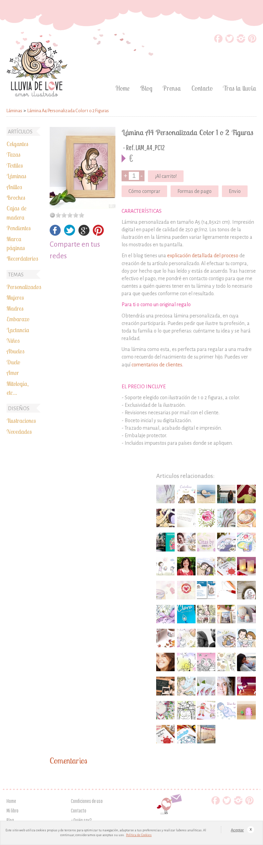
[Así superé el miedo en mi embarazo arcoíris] (246, 518)
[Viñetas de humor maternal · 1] (226, 662)
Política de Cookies (139, 835)
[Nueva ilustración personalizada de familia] (206, 566)
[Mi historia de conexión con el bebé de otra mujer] (246, 542)
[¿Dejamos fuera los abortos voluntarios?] (165, 614)
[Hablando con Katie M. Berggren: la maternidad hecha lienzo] (246, 494)
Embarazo (18, 319)
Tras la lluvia (239, 88)
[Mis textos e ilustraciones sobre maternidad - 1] (165, 710)
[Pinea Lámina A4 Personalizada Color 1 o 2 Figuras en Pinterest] (98, 234)
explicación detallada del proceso (202, 255)
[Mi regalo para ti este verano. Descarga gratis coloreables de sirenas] (186, 686)
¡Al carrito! (166, 176)
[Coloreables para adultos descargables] (186, 710)
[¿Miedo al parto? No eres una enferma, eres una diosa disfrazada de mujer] (165, 518)
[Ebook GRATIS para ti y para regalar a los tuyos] (206, 590)
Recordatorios (22, 258)
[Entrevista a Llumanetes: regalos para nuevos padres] (206, 638)
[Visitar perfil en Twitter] (229, 41)
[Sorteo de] (226, 566)
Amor (13, 372)
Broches (16, 197)
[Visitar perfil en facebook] (218, 41)
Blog (146, 88)
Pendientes (19, 228)
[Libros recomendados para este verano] (226, 614)
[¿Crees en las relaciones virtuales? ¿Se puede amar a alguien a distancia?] (206, 494)
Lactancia (18, 330)
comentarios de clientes (157, 364)
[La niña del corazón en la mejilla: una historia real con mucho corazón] (226, 710)
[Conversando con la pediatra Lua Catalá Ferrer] (226, 686)
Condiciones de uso (87, 801)
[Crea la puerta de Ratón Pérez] (246, 710)
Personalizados (24, 286)
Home (122, 88)
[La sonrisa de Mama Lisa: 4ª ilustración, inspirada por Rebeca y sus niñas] (206, 614)
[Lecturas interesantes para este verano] (165, 542)
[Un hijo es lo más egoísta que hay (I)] (246, 686)
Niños (13, 340)
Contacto (202, 88)
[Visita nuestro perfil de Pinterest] (252, 41)
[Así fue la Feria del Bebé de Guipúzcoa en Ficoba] (206, 734)
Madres (15, 308)
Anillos (14, 187)
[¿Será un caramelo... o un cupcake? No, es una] (206, 686)
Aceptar (237, 830)
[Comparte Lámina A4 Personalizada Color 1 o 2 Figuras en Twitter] (69, 234)
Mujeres (15, 297)
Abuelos (15, 351)
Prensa (172, 88)
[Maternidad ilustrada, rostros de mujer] (226, 518)
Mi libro (12, 810)
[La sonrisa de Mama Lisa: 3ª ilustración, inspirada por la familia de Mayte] (246, 638)
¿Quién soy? (81, 820)
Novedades (19, 431)
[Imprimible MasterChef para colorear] (186, 734)
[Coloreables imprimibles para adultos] (206, 662)
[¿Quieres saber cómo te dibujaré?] (226, 590)
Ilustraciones (21, 420)
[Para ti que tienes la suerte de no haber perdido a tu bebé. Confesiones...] (186, 638)
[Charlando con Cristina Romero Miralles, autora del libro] (186, 566)
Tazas (14, 154)
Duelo (13, 362)
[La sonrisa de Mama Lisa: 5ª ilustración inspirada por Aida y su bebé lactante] (165, 494)
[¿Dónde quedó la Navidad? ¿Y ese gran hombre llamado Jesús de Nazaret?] (186, 662)
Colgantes (17, 143)
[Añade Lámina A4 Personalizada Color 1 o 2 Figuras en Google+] (84, 234)
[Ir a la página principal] (37, 95)
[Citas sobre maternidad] (206, 542)
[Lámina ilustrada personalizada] (82, 168)
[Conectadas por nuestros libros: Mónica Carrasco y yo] (186, 590)
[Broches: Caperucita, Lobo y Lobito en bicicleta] (246, 590)
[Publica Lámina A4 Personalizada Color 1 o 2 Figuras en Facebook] (55, 234)
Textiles (15, 165)
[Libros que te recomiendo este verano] (186, 614)
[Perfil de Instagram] (241, 41)
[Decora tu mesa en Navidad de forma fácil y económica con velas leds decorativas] (246, 566)
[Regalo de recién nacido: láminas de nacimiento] (186, 494)
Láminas (16, 176)
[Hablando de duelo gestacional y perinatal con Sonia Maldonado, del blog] (246, 662)
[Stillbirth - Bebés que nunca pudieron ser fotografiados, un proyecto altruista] (165, 686)
